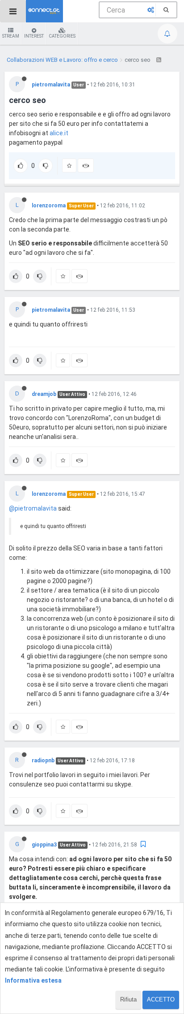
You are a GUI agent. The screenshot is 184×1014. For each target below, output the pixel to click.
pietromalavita (51, 85)
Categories (62, 36)
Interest (34, 36)
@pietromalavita (33, 508)
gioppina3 (44, 845)
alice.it (59, 133)
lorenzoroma (49, 205)
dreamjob (44, 394)
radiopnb (43, 760)
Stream (10, 36)
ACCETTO (161, 999)
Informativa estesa (33, 980)
